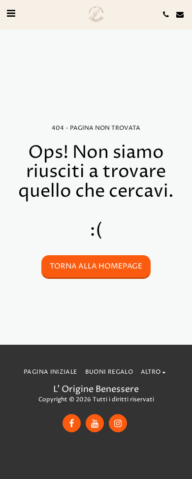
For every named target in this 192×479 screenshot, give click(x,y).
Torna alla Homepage (96, 266)
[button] (10, 14)
